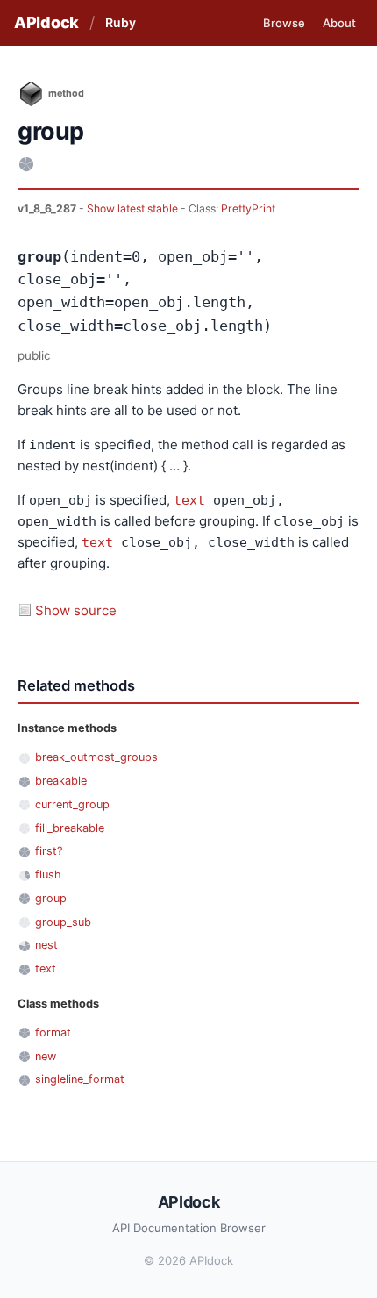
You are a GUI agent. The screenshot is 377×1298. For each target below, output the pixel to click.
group (51, 898)
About (339, 23)
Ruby (120, 22)
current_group (72, 804)
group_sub (63, 922)
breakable (61, 780)
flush (48, 874)
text (189, 500)
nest (46, 944)
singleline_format (79, 1079)
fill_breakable (69, 828)
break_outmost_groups (96, 757)
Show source (76, 610)
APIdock (46, 22)
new (45, 1056)
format (53, 1032)
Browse (284, 23)
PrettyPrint (248, 208)
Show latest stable (134, 208)
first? (48, 850)
